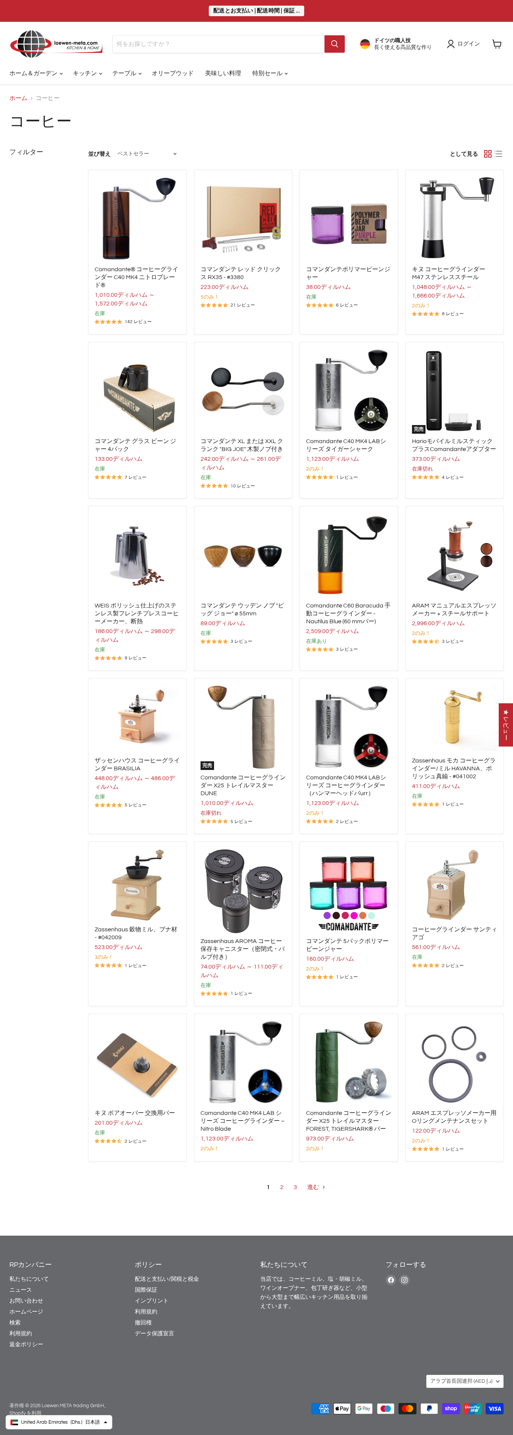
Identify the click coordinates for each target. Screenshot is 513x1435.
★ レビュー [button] (506, 724)
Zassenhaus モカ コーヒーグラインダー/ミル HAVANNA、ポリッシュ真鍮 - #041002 (454, 768)
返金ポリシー (26, 1344)
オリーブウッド (173, 73)
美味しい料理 (223, 73)
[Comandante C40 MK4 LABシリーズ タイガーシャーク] (349, 391)
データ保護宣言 (154, 1333)
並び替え (99, 154)
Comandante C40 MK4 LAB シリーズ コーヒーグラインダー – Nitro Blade (243, 1121)
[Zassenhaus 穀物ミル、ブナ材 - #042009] (137, 885)
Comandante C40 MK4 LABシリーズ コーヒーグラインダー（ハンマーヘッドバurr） (346, 785)
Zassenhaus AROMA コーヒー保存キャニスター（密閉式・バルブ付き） (243, 949)
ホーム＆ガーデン (34, 73)
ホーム (18, 98)
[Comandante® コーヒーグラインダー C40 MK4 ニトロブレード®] (137, 219)
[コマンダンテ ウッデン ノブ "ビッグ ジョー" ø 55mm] (243, 555)
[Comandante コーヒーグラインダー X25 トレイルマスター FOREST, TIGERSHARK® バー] (349, 1063)
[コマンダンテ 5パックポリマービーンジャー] (349, 891)
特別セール (268, 73)
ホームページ (26, 1312)
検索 (15, 1323)
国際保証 (146, 1290)
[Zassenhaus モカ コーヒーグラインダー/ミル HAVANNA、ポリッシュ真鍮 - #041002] (455, 719)
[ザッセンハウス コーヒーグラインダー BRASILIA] (137, 719)
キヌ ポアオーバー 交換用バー (135, 1113)
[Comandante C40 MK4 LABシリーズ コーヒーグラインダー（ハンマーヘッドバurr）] (349, 727)
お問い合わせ (26, 1301)
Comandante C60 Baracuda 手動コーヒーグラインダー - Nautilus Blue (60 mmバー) (348, 613)
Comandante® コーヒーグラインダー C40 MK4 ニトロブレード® (136, 277)
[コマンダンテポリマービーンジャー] (349, 219)
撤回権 (143, 1323)
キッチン (85, 73)
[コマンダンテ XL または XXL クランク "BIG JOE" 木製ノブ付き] (243, 391)
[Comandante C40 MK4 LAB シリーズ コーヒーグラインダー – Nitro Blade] (243, 1063)
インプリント (152, 1301)
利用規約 (20, 1333)
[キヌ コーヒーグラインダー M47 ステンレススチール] (455, 219)
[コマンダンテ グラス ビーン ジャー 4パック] (137, 391)
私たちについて (29, 1279)
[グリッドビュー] (488, 154)
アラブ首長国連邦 (461, 1381)
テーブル (124, 73)
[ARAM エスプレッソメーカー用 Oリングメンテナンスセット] (455, 1063)
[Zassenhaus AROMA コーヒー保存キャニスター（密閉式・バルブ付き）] (243, 891)
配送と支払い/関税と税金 (167, 1279)
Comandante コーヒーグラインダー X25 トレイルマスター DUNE (243, 785)
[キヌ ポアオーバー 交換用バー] (137, 1063)
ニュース (20, 1290)
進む (313, 1187)
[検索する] (334, 44)
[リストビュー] (498, 154)
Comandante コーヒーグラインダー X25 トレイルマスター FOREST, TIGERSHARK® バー (348, 1121)
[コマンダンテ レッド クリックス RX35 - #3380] (243, 219)
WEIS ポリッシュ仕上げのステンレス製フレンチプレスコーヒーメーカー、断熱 (137, 613)
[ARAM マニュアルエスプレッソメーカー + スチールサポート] (455, 555)
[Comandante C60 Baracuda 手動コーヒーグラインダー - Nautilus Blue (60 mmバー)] (349, 555)
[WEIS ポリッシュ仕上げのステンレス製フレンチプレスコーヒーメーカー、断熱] (137, 555)
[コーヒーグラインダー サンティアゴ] (455, 885)
